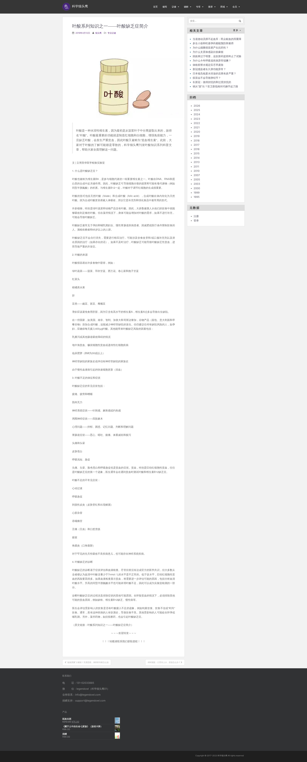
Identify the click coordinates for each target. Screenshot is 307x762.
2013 (197, 162)
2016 (197, 149)
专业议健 (112, 33)
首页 (155, 6)
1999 (197, 192)
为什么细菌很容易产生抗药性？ (210, 47)
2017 (196, 144)
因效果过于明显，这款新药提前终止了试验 (217, 56)
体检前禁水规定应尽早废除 (208, 64)
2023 (197, 118)
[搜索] (240, 20)
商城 (222, 6)
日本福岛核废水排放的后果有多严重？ (214, 73)
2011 (196, 166)
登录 (196, 220)
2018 (197, 140)
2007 (197, 175)
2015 (197, 153)
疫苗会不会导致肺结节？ (207, 77)
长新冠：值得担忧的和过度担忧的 (212, 82)
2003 (197, 183)
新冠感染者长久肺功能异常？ (209, 69)
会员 (234, 6)
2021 (197, 127)
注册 (196, 216)
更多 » (237, 30)
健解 (186, 6)
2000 (197, 188)
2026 (197, 105)
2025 (197, 110)
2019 (197, 136)
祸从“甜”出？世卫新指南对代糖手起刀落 (215, 86)
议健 (174, 6)
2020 (197, 131)
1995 (197, 196)
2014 (197, 157)
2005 (197, 179)
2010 (197, 170)
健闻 (164, 6)
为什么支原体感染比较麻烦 (208, 51)
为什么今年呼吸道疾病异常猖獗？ (212, 60)
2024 (197, 114)
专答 (198, 6)
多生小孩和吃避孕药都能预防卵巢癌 (213, 43)
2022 (197, 123)
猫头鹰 (98, 33)
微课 (210, 6)
